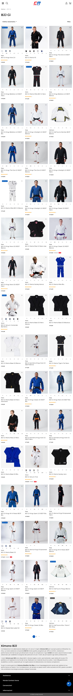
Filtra (69, 22)
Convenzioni (7, 685)
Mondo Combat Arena (11, 680)
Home (3, 9)
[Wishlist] (22, 27)
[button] (69, 684)
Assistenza (7, 675)
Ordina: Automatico (9, 22)
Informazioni (7, 690)
